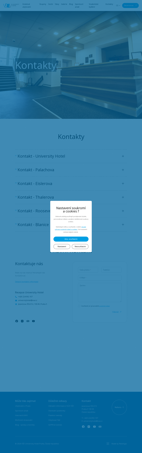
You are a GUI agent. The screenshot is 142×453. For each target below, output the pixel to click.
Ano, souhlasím (71, 239)
